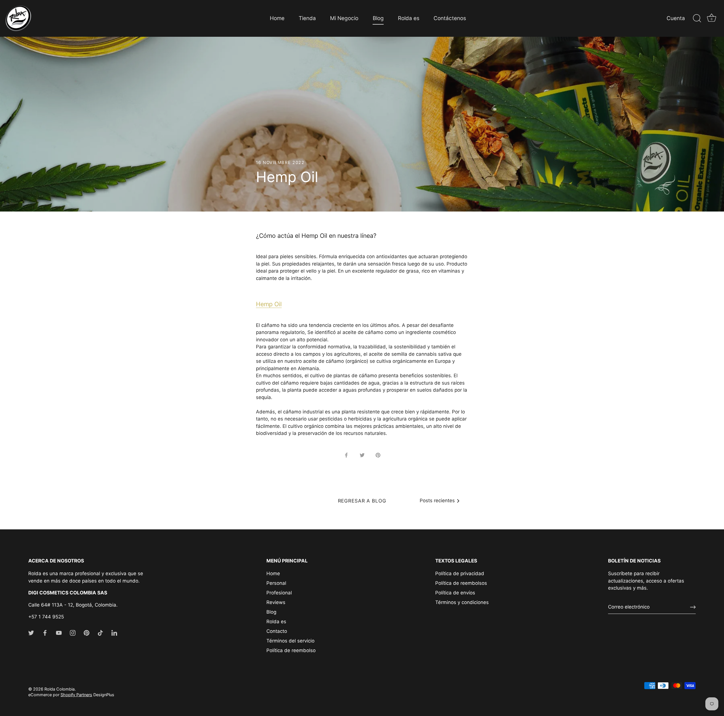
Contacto (276, 631)
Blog (378, 18)
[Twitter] (31, 632)
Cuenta (676, 18)
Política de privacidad (459, 573)
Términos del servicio (290, 641)
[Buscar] (697, 18)
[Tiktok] (100, 632)
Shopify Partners (76, 694)
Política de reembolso (291, 650)
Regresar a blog (362, 501)
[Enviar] (693, 607)
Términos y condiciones (462, 602)
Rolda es (408, 18)
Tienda (307, 18)
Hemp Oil (269, 304)
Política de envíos (455, 593)
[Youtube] (59, 632)
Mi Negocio (344, 18)
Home (277, 18)
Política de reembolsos (461, 583)
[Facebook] (45, 632)
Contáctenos (450, 18)
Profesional (279, 593)
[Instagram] (73, 632)
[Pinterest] (86, 632)
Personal (276, 583)
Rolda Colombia (59, 689)
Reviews (275, 602)
